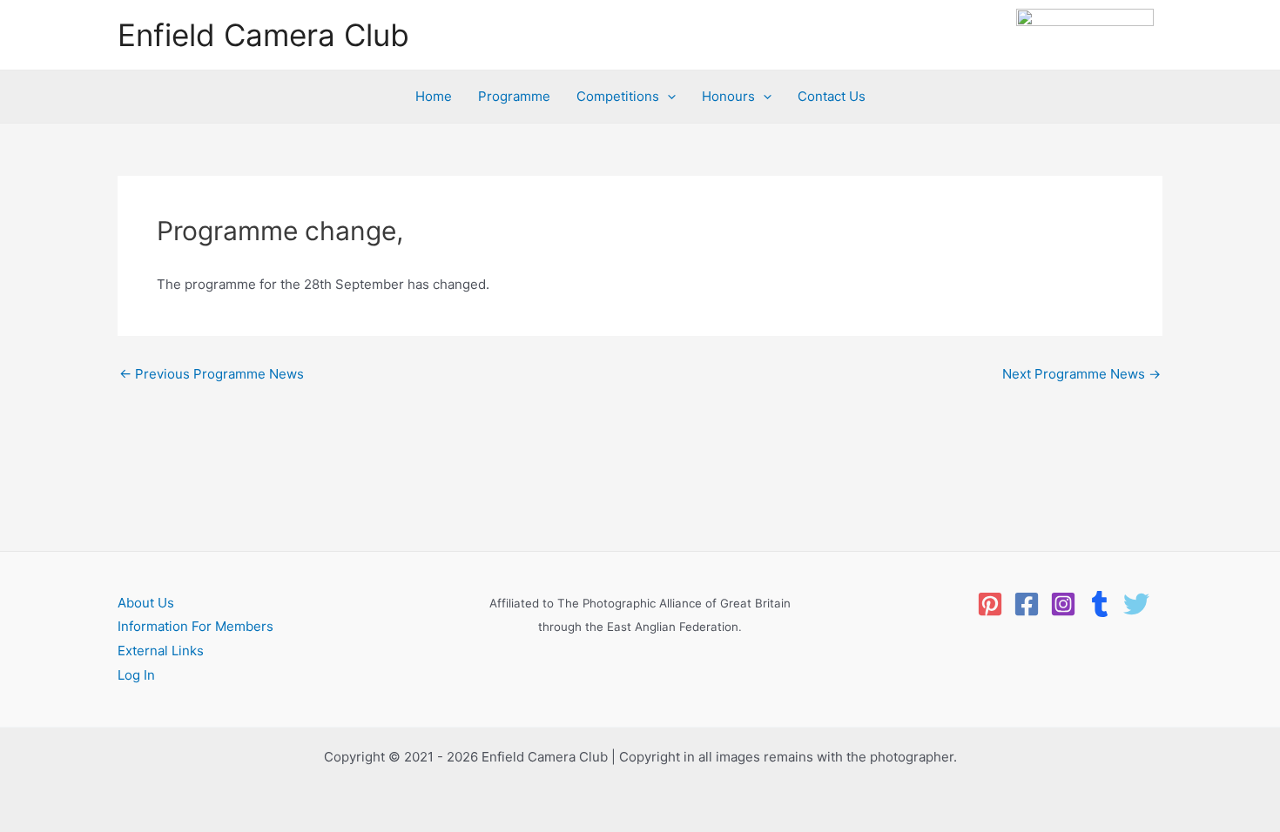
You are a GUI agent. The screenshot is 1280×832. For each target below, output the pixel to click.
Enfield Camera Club (263, 35)
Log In (136, 675)
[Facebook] (1027, 604)
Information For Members (195, 626)
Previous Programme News (211, 373)
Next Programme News (1081, 373)
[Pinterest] (990, 604)
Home (433, 96)
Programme (514, 96)
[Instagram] (1063, 604)
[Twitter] (1136, 604)
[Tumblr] (1100, 604)
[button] (667, 96)
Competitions (617, 96)
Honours (728, 96)
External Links (161, 650)
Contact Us (832, 96)
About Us (146, 602)
